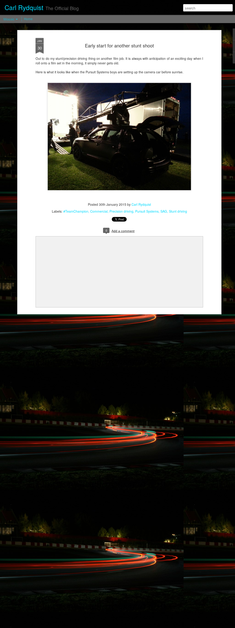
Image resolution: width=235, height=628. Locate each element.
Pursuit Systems (147, 211)
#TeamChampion (75, 211)
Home (28, 18)
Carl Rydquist (141, 204)
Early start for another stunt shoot (119, 45)
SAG (163, 211)
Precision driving (121, 211)
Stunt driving (178, 211)
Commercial (99, 211)
